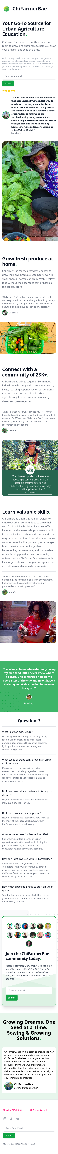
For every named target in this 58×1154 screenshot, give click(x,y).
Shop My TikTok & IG (12, 1110)
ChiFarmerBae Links (39, 1110)
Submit (8, 83)
